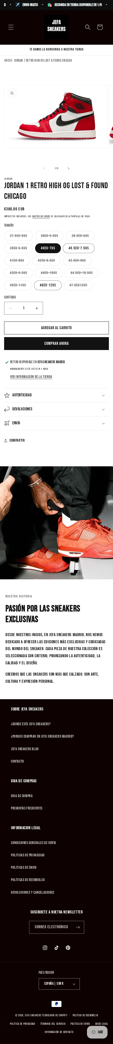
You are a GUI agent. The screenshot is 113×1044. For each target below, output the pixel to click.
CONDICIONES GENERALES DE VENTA (33, 842)
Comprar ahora (56, 343)
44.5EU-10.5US (84, 274)
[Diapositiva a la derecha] (69, 168)
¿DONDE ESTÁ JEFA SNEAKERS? (31, 724)
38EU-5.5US (52, 237)
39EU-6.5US (21, 249)
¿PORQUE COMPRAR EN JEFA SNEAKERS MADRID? (42, 736)
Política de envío (80, 1024)
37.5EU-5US (21, 237)
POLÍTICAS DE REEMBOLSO (28, 879)
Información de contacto (59, 1032)
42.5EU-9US (80, 262)
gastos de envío (41, 216)
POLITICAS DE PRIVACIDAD (28, 855)
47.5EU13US (81, 286)
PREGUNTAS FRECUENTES (27, 808)
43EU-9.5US (21, 274)
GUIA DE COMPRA (22, 796)
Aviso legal (101, 1024)
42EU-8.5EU (49, 262)
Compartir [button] (17, 440)
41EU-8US (20, 262)
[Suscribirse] (78, 927)
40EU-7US (48, 248)
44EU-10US (52, 274)
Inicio (8, 60)
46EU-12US (48, 285)
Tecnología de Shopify (54, 1015)
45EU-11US (21, 286)
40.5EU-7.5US (79, 248)
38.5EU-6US (83, 237)
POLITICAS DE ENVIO (24, 867)
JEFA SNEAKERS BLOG (25, 749)
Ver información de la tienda (31, 376)
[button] (11, 27)
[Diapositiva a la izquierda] (44, 168)
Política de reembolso (85, 1015)
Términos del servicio (53, 1024)
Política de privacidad (22, 1024)
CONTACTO (17, 761)
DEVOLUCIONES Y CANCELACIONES (32, 892)
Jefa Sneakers (33, 1015)
